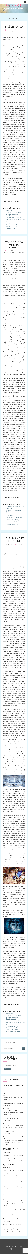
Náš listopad (14, 26)
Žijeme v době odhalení (12, 225)
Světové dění (20, 252)
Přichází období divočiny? (13, 519)
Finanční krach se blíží (12, 223)
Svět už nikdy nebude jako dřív (14, 217)
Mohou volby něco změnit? (13, 1031)
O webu (10, 1243)
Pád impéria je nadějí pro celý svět (15, 506)
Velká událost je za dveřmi (13, 1029)
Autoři (15, 1243)
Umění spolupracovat (12, 228)
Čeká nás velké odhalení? (12, 214)
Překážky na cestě (11, 216)
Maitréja (12, 252)
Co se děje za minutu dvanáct (13, 212)
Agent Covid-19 (10, 515)
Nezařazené (17, 31)
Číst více (14, 278)
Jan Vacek (19, 30)
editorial (10, 31)
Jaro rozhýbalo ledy (11, 226)
